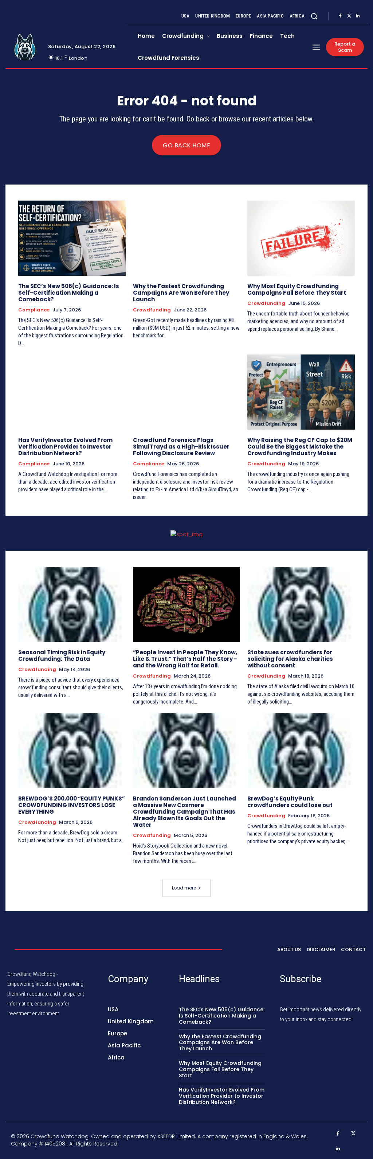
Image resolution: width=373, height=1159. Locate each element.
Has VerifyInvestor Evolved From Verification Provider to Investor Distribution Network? (65, 446)
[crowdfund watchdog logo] (25, 48)
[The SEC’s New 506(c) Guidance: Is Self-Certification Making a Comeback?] (72, 238)
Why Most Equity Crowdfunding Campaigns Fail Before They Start (296, 289)
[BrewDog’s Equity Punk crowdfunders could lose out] (301, 750)
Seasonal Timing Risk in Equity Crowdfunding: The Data (61, 655)
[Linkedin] (357, 16)
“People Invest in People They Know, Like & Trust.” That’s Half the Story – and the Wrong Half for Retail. (185, 658)
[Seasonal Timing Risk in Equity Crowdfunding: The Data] (72, 604)
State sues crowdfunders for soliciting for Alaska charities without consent (290, 658)
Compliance (34, 310)
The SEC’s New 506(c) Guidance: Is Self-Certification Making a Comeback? (68, 292)
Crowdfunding (152, 310)
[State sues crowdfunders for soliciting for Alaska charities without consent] (301, 604)
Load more (184, 888)
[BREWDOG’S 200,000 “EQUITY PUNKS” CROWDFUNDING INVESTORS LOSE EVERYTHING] (72, 750)
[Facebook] (340, 16)
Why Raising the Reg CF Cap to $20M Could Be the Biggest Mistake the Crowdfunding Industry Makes (299, 446)
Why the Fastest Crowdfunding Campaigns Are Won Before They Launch (181, 292)
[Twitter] (349, 16)
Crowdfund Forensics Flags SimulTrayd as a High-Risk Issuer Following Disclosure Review (181, 446)
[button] (314, 16)
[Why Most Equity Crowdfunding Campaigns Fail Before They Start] (301, 238)
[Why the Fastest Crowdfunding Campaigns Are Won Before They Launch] (186, 238)
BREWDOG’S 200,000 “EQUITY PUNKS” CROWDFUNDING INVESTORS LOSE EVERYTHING (71, 805)
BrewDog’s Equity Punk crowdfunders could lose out (290, 802)
